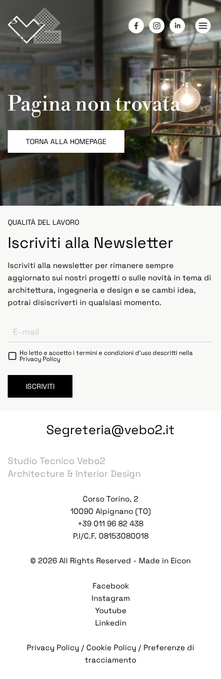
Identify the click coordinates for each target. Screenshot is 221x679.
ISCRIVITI (40, 386)
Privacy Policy (40, 359)
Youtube (110, 610)
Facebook (111, 586)
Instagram (110, 598)
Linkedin (110, 623)
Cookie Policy (111, 647)
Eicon (181, 560)
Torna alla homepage (66, 141)
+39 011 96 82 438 (110, 523)
